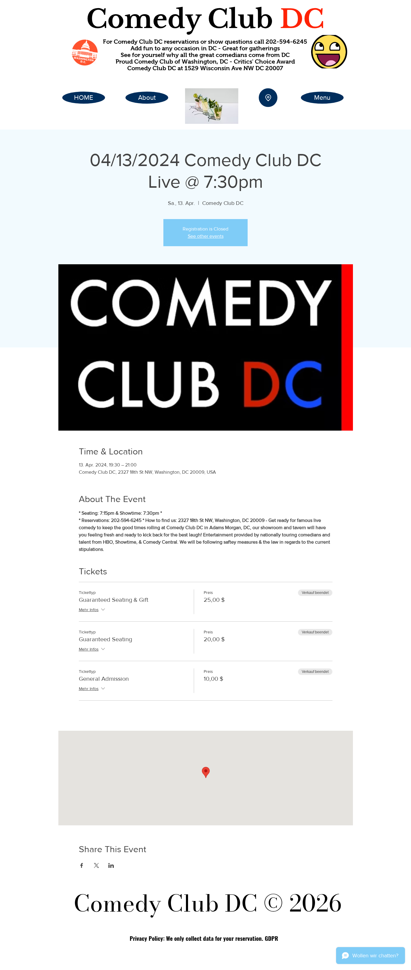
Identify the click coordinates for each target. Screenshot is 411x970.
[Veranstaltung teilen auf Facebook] (82, 865)
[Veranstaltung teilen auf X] (96, 865)
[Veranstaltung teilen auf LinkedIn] (111, 865)
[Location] (268, 97)
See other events (206, 236)
